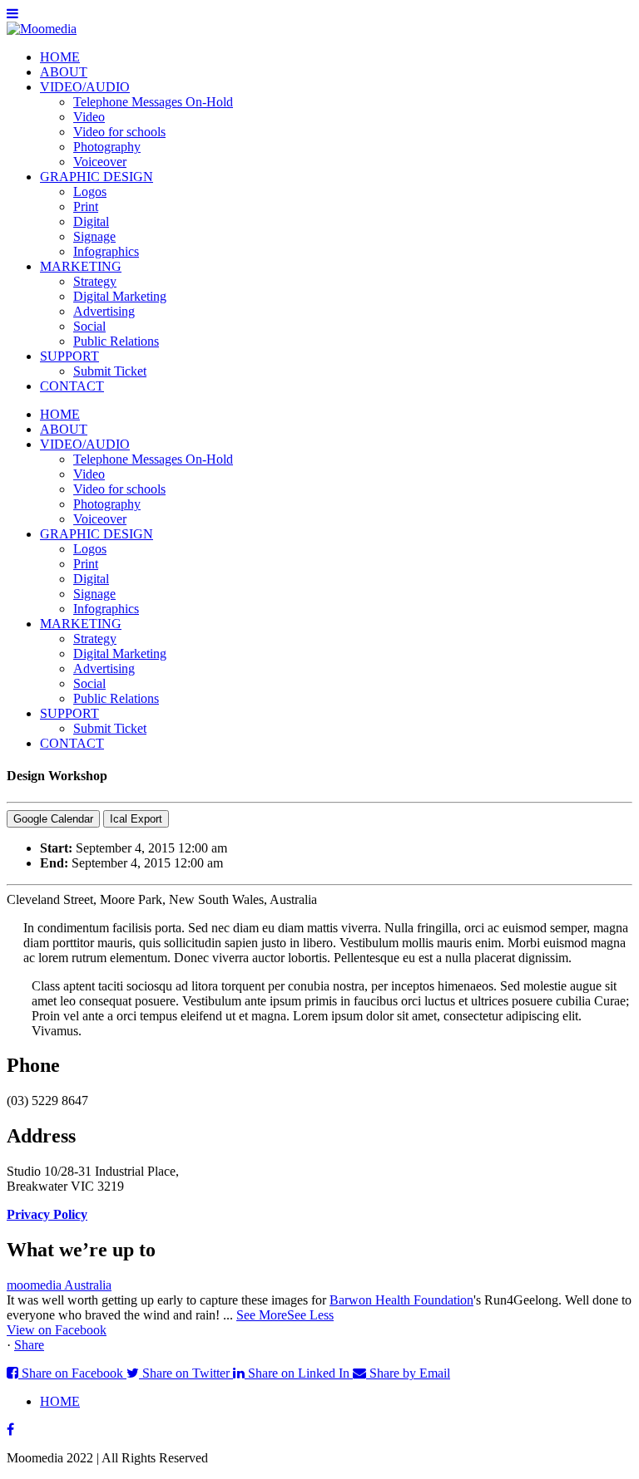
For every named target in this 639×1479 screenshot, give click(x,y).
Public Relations (116, 341)
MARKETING (80, 266)
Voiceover (99, 162)
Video (89, 117)
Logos (89, 191)
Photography (107, 147)
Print (85, 206)
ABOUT (63, 72)
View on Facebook (56, 1330)
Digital (91, 221)
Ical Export (136, 819)
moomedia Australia (59, 1285)
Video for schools (119, 132)
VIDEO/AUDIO (85, 87)
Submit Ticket (109, 371)
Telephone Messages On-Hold (153, 102)
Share (29, 1345)
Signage (94, 236)
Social (89, 326)
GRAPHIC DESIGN (96, 177)
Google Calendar (53, 819)
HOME (60, 57)
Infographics (106, 251)
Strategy (94, 281)
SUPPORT (69, 356)
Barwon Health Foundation (401, 1300)
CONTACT (72, 386)
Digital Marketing (119, 296)
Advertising (104, 311)
